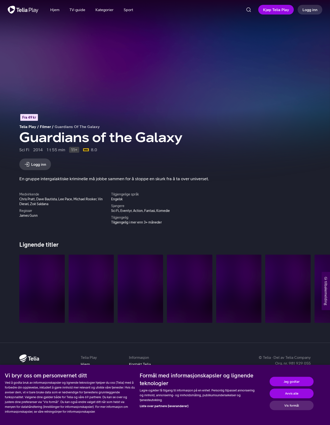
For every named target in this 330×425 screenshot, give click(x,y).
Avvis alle (291, 393)
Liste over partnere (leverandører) (164, 406)
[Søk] (248, 9)
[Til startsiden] (23, 10)
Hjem (85, 364)
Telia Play (27, 126)
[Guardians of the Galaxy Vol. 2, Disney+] (42, 289)
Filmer (45, 126)
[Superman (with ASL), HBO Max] (189, 289)
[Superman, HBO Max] (239, 289)
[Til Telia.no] (29, 358)
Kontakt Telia (140, 364)
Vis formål (291, 405)
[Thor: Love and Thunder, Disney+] (288, 289)
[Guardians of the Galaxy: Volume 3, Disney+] (91, 289)
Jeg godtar (292, 381)
